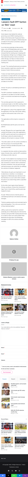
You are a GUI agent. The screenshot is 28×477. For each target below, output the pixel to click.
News (7, 15)
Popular (4, 379)
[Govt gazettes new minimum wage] (6, 406)
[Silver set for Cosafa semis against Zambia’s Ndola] (21, 292)
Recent (13, 379)
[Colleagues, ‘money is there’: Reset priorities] (21, 426)
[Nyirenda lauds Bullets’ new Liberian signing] (7, 292)
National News (13, 15)
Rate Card (3, 458)
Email (3, 353)
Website (3, 360)
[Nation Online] (10, 5)
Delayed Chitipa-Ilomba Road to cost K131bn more (7, 313)
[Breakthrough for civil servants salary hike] (6, 386)
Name (3, 347)
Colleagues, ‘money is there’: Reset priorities (14, 1)
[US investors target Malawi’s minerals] (21, 307)
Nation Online (6, 28)
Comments (23, 379)
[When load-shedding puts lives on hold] (21, 440)
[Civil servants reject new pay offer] (6, 399)
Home (4, 15)
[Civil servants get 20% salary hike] (6, 392)
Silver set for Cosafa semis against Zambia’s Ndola (20, 298)
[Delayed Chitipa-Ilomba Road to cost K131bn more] (7, 307)
